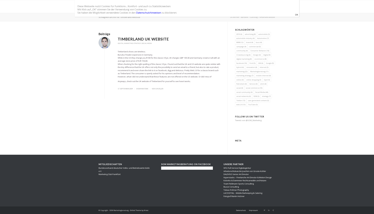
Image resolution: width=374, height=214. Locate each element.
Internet (264, 67)
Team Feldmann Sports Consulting (239, 183)
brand (249, 42)
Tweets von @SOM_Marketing (248, 120)
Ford (252, 63)
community (242, 51)
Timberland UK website (143, 39)
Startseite (244, 17)
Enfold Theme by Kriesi (139, 210)
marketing (241, 71)
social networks (243, 96)
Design (257, 55)
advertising (250, 34)
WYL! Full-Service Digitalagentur (237, 168)
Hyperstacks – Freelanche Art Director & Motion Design (248, 177)
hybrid (240, 67)
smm (263, 84)
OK (296, 14)
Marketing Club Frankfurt (110, 174)
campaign (241, 46)
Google (270, 63)
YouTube (253, 104)
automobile (264, 34)
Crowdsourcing (243, 55)
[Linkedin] (269, 210)
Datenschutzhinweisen (148, 12)
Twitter (240, 100)
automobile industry (245, 38)
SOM (256, 96)
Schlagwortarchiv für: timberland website (119, 17)
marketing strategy (244, 75)
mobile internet (263, 75)
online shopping (253, 80)
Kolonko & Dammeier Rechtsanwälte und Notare (245, 180)
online (240, 80)
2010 (239, 34)
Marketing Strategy (132, 43)
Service (253, 84)
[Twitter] (264, 210)
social (239, 88)
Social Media (147, 43)
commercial (255, 46)
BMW (239, 42)
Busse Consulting (231, 186)
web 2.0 (240, 104)
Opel (267, 80)
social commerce (254, 88)
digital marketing (244, 59)
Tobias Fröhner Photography (236, 190)
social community (244, 92)
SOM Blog (254, 17)
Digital (120, 43)
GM (260, 63)
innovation (251, 67)
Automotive (263, 38)
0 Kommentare (142, 89)
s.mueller (159, 89)
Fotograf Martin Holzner (234, 196)
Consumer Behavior (259, 51)
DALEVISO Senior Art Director (236, 174)
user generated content (258, 100)
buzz (259, 42)
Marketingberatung (259, 71)
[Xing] (273, 210)
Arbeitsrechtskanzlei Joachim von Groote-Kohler (245, 171)
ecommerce (260, 59)
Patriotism (241, 84)
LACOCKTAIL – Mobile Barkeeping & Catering (243, 193)
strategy (266, 96)
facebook (241, 63)
